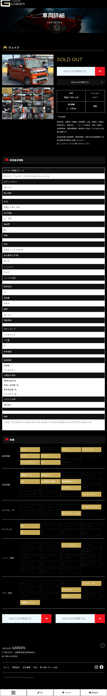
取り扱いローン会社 (49, 667)
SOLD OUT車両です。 (81, 82)
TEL (41, 693)
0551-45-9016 (11, 656)
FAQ (35, 667)
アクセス (68, 693)
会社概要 (27, 667)
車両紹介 (95, 693)
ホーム (6, 667)
